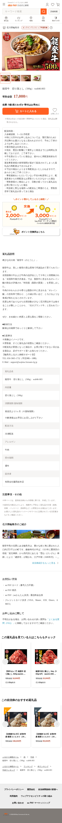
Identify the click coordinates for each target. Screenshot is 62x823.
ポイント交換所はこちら (33, 232)
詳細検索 (54, 11)
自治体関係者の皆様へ (48, 789)
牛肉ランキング (8, 770)
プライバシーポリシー (14, 789)
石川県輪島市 (13, 27)
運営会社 (31, 789)
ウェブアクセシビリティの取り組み (36, 796)
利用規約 (14, 796)
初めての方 (56, 20)
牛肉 (32, 757)
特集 (43, 20)
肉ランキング (43, 766)
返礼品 (6, 20)
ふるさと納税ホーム (10, 757)
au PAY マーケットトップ (38, 803)
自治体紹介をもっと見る (43, 563)
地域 (31, 20)
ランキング (18, 20)
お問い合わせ (18, 803)
